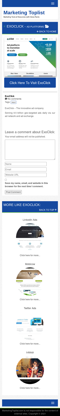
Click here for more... (30, 255)
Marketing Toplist (24, 12)
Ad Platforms (35, 27)
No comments (14, 98)
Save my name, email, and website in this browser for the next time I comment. (26, 185)
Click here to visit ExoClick (30, 82)
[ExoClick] (30, 56)
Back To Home (48, 31)
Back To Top (47, 210)
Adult (13, 102)
